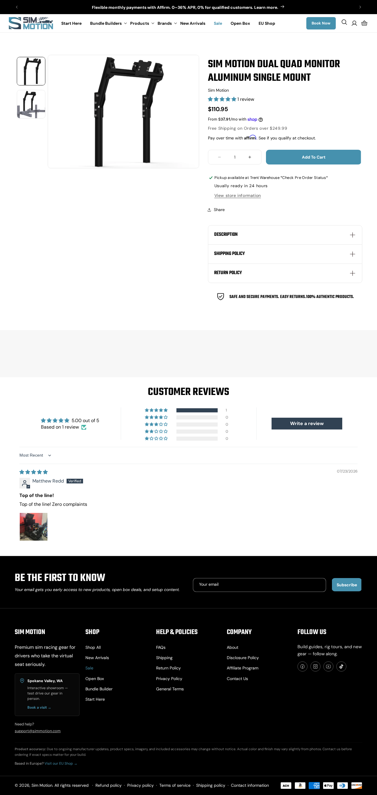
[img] (33, 472)
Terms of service (175, 785)
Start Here (95, 699)
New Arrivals (97, 657)
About (232, 647)
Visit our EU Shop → (60, 763)
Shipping (164, 657)
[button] (107, 23)
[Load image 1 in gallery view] (31, 71)
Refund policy (108, 785)
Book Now (321, 23)
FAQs (161, 647)
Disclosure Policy (243, 657)
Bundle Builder (99, 689)
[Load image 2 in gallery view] (31, 104)
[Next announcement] (360, 7)
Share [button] (219, 209)
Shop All (93, 647)
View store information (237, 195)
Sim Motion (42, 785)
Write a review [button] (307, 423)
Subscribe (347, 584)
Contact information (250, 785)
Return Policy (168, 668)
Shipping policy (210, 785)
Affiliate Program (242, 668)
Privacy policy (169, 678)
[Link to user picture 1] (33, 527)
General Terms (170, 689)
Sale (89, 668)
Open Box (94, 678)
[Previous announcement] (16, 7)
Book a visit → (39, 707)
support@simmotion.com (38, 730)
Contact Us (237, 678)
